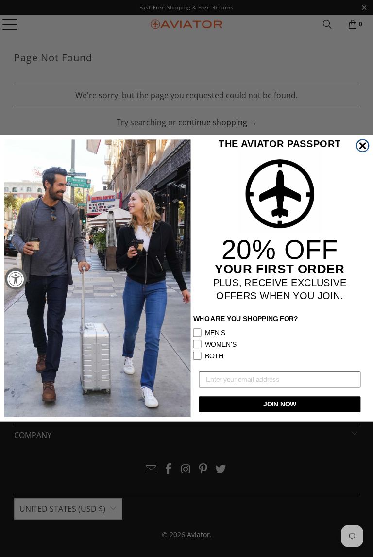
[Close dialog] (362, 145)
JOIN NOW (279, 404)
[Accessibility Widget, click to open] (16, 278)
